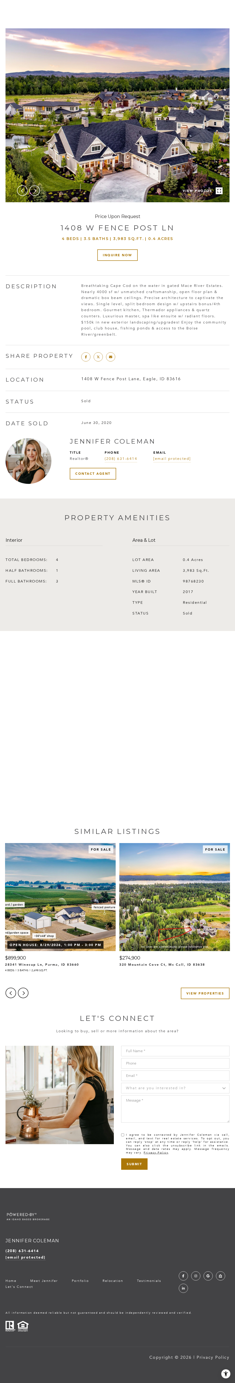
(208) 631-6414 (121, 458)
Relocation (113, 1281)
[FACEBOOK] (183, 1276)
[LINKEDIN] (183, 1288)
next (34, 190)
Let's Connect (19, 1287)
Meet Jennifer (44, 1281)
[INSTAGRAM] (195, 1276)
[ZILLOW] (220, 1276)
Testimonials (149, 1281)
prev (22, 190)
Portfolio (80, 1281)
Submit (134, 1164)
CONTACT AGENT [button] (93, 473)
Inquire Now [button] (117, 255)
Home (11, 1281)
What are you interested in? (156, 1088)
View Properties (205, 993)
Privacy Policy (156, 1152)
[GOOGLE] (208, 1276)
